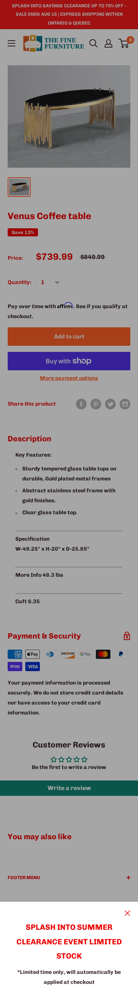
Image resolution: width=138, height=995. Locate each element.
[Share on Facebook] (81, 404)
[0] (124, 43)
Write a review (69, 788)
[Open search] (93, 43)
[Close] (127, 913)
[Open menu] (11, 43)
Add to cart (69, 336)
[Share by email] (125, 404)
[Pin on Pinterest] (95, 404)
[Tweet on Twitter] (110, 404)
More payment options (69, 378)
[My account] (108, 43)
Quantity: (19, 282)
